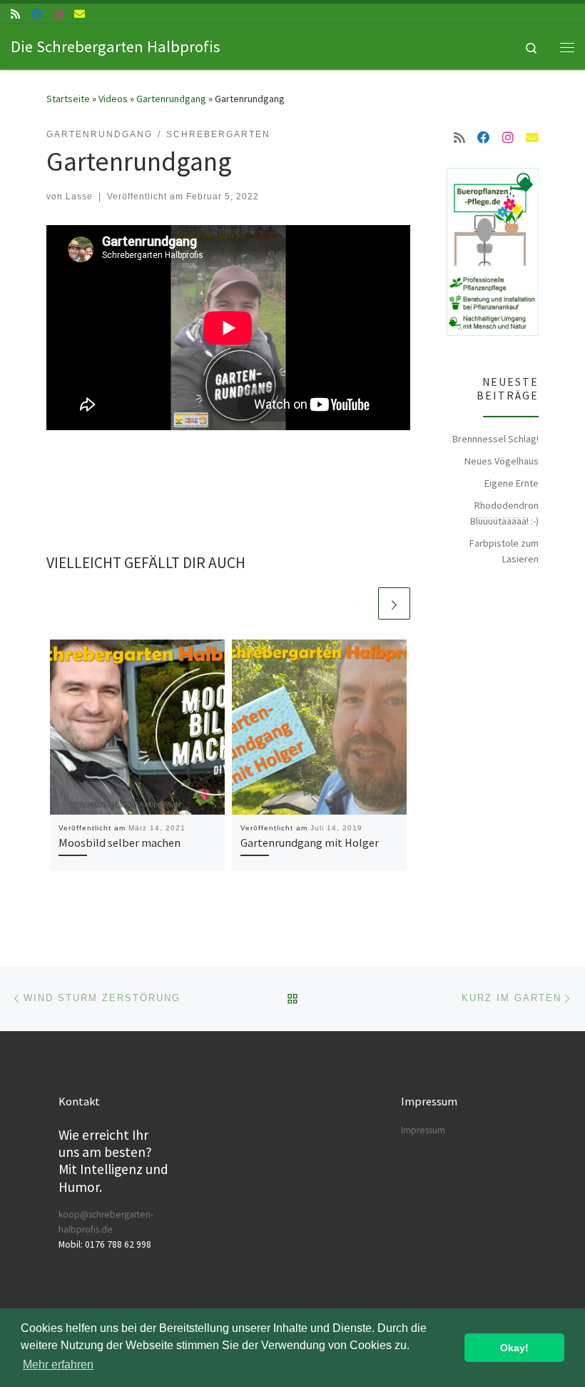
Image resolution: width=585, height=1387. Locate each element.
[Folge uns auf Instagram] (58, 14)
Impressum (423, 1130)
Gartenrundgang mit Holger (309, 842)
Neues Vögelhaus (501, 460)
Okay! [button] (514, 1347)
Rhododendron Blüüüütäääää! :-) (504, 513)
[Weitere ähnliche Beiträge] (394, 603)
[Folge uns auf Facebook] (36, 14)
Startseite (68, 98)
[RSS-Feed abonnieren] (15, 14)
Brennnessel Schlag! (495, 438)
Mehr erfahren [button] (58, 1364)
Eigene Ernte (511, 483)
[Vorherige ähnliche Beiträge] (360, 603)
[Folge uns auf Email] (79, 14)
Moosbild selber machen (119, 842)
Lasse (79, 197)
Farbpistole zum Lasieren (504, 551)
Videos (113, 98)
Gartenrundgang (171, 98)
